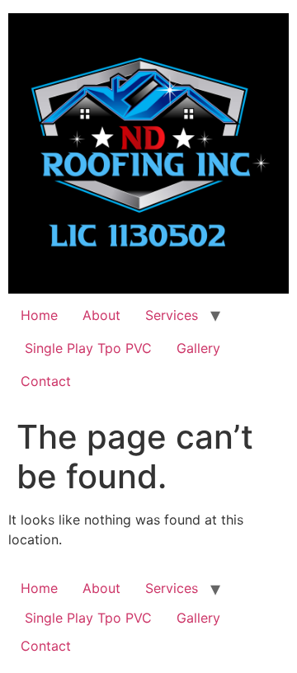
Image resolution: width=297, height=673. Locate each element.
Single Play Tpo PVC (86, 348)
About (101, 315)
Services (171, 315)
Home (39, 315)
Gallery (198, 348)
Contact (46, 381)
